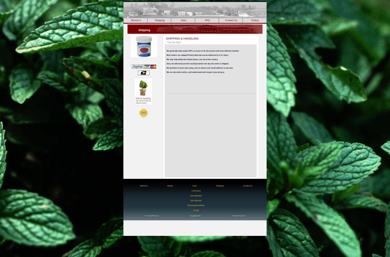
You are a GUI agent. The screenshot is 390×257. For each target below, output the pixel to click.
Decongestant (196, 196)
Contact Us (231, 20)
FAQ (207, 20)
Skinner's (136, 20)
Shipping (160, 20)
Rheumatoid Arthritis (196, 205)
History (255, 20)
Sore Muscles (196, 201)
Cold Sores (196, 191)
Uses (183, 20)
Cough (196, 210)
